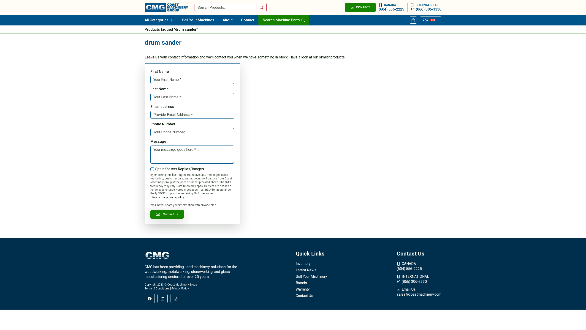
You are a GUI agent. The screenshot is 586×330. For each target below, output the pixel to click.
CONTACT (363, 7)
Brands (301, 283)
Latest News (306, 270)
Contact (247, 20)
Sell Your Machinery (311, 276)
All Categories (156, 20)
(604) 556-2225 (391, 7)
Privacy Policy (180, 288)
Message (158, 141)
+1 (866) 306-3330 (425, 7)
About (228, 20)
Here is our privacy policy (167, 197)
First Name (159, 71)
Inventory (303, 263)
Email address (162, 106)
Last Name (159, 89)
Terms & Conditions (157, 288)
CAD (426, 19)
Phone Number (162, 124)
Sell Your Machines (198, 20)
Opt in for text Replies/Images (179, 169)
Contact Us (170, 214)
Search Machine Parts (282, 20)
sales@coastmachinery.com (419, 292)
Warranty (303, 289)
